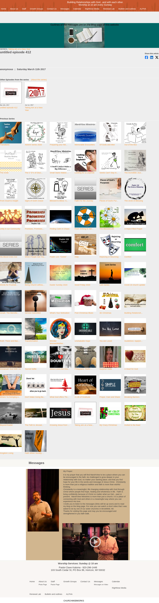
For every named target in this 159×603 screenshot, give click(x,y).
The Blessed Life (107, 229)
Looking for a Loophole (84, 173)
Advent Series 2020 (33, 145)
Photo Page (43, 584)
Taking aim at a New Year (19, 49)
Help (77, 257)
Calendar (77, 9)
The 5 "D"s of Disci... (34, 173)
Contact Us (52, 9)
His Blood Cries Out (8, 257)
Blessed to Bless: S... (59, 201)
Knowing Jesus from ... (59, 425)
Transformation (31, 341)
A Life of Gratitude (82, 397)
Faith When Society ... (34, 453)
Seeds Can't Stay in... (109, 173)
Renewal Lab (109, 9)
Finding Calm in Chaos (59, 229)
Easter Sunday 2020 (58, 285)
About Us (14, 9)
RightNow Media (92, 9)
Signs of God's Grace (34, 201)
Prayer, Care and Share (110, 397)
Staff (24, 9)
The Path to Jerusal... (34, 425)
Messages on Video (101, 584)
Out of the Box (130, 145)
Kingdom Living (6, 453)
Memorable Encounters (85, 145)
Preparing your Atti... (58, 145)
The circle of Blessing (133, 201)
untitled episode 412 (8, 108)
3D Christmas (105, 313)
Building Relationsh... (133, 313)
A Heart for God (131, 369)
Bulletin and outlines (127, 9)
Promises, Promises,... (34, 229)
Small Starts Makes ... (59, 173)
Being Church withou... (34, 285)
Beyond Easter (6, 425)
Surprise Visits (106, 369)
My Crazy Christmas (108, 425)
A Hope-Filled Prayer (133, 229)
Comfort (127, 257)
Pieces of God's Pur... (109, 201)
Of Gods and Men (107, 145)
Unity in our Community (10, 229)
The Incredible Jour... (133, 173)
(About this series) (39, 80)
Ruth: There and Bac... (10, 341)
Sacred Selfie (30, 369)
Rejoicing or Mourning (109, 257)
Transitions (4, 145)
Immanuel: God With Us (10, 369)
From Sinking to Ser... (84, 229)
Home (32, 581)
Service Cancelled (33, 313)
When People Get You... (35, 257)
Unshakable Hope (82, 341)
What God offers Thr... (59, 397)
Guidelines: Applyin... (133, 341)
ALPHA (143, 9)
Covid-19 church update (134, 285)
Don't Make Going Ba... (35, 397)
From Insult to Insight (9, 201)
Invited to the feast (132, 425)
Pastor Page (55, 584)
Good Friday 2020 (82, 285)
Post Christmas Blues (84, 313)
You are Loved (106, 341)
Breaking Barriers (131, 397)
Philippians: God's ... (83, 369)
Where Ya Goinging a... (10, 397)
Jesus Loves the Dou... (60, 369)
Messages (64, 9)
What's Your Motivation (59, 313)
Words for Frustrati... (9, 285)
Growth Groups (36, 9)
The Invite (4, 173)
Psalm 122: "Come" (58, 257)
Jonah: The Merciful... (9, 313)
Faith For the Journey (84, 201)
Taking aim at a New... (84, 425)
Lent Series (104, 285)
